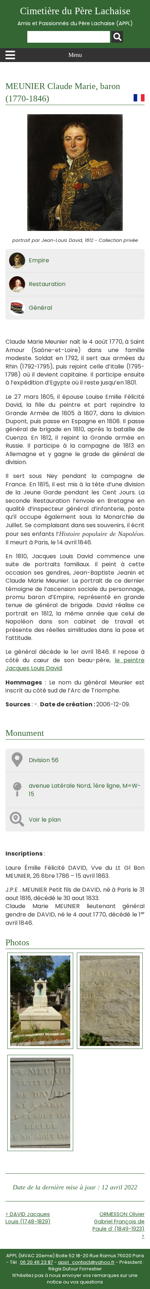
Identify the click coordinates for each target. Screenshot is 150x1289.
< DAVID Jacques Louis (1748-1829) (28, 1218)
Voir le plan (45, 819)
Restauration (47, 284)
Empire (39, 260)
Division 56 (44, 760)
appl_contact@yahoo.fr (86, 1262)
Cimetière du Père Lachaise (75, 16)
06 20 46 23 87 (36, 1262)
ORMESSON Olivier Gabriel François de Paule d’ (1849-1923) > (118, 1225)
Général (40, 308)
